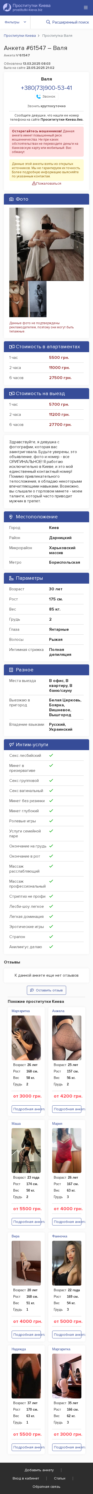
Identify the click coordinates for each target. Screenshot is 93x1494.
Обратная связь (46, 1486)
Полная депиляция (60, 652)
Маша (16, 1124)
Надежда (19, 1349)
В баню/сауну (60, 688)
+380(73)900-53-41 (46, 88)
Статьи (59, 1478)
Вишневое (59, 710)
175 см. (56, 599)
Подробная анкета (27, 1109)
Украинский (60, 729)
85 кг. (54, 609)
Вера (15, 1236)
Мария (57, 1124)
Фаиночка (59, 1236)
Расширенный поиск (70, 22)
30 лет (56, 589)
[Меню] (85, 7)
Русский (57, 724)
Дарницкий (60, 537)
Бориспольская (64, 562)
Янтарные (59, 629)
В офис (56, 680)
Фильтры (12, 22)
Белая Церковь (64, 700)
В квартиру (58, 683)
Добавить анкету (39, 1470)
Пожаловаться (48, 183)
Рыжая (56, 639)
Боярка (56, 705)
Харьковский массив (62, 550)
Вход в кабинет (26, 1478)
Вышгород (60, 714)
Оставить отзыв (49, 990)
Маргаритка (21, 1011)
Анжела (58, 1011)
